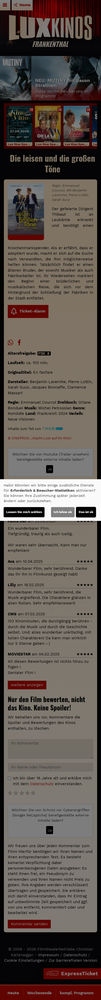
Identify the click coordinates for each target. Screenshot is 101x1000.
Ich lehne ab (63, 512)
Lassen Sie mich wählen (24, 512)
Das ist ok (86, 512)
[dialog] (50, 500)
